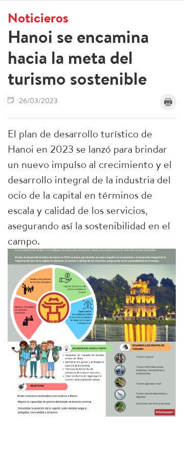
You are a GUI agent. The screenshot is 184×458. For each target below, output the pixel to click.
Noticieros (38, 17)
